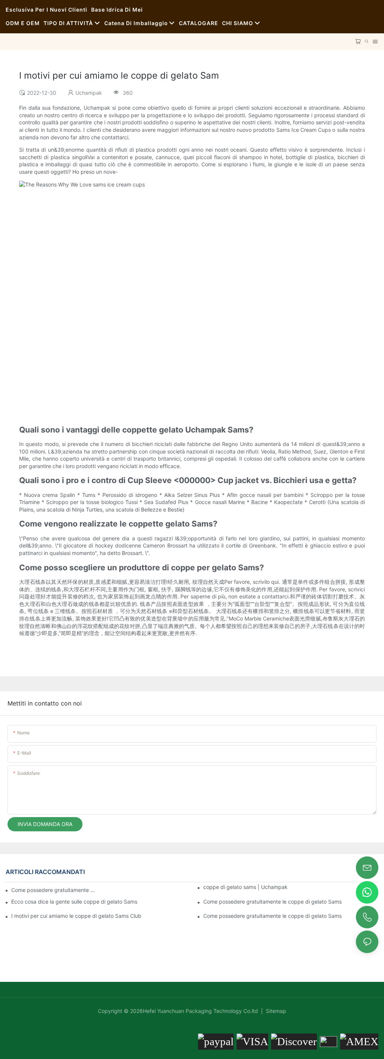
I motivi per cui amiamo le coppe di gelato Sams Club (76, 916)
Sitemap (275, 1011)
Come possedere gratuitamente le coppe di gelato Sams (272, 901)
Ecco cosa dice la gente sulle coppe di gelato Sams (74, 901)
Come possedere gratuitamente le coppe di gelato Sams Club (53, 890)
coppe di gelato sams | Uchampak (245, 887)
